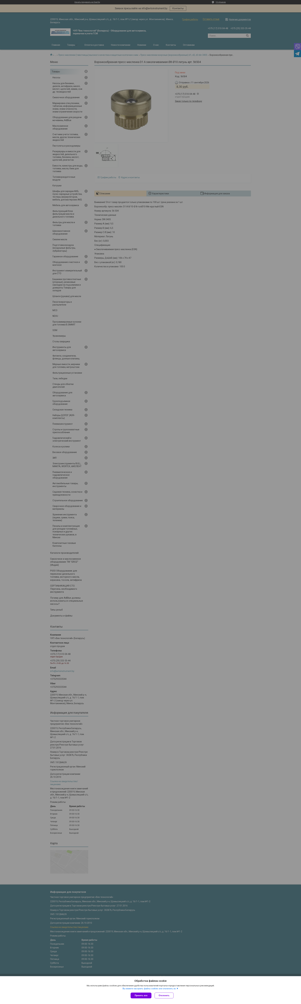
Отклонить (164, 995)
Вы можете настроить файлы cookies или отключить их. (149, 988)
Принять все (141, 995)
